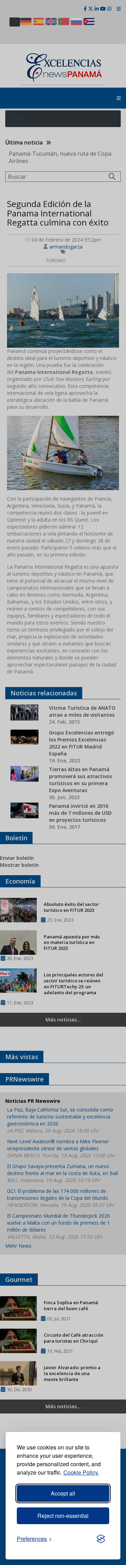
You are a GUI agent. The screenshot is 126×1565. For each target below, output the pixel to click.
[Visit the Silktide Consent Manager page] (100, 1539)
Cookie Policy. (81, 1472)
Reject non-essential (63, 1516)
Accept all (63, 1493)
